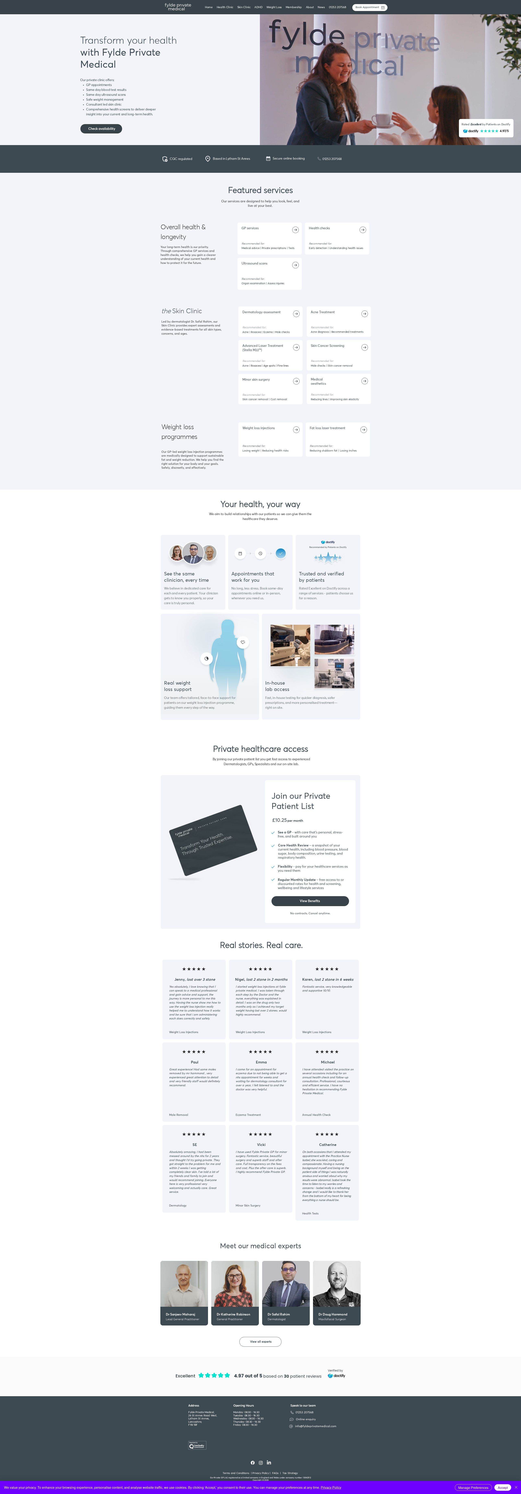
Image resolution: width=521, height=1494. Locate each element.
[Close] (516, 1487)
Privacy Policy (331, 1487)
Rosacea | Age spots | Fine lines (270, 366)
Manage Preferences (473, 1487)
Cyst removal (278, 399)
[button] (244, 7)
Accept (503, 1487)
